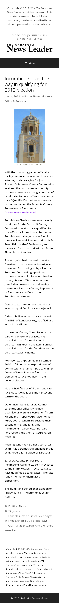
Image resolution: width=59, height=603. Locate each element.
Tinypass (14, 511)
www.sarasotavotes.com (21, 212)
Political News (17, 506)
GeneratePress (40, 598)
